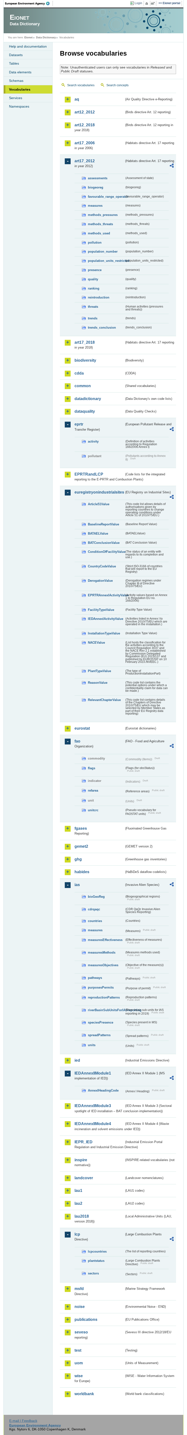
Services (15, 98)
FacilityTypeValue (101, 610)
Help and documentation (28, 46)
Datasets (16, 55)
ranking (93, 288)
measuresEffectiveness (105, 940)
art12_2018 (85, 125)
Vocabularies (19, 89)
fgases (81, 828)
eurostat (82, 728)
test (78, 1350)
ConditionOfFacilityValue (106, 552)
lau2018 (82, 1216)
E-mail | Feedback (23, 1421)
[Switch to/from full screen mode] (154, 3)
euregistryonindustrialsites (99, 492)
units (91, 1045)
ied (77, 1060)
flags (91, 768)
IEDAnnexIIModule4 (93, 1124)
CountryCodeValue (102, 566)
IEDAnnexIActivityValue (105, 619)
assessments (97, 178)
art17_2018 (85, 342)
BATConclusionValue (104, 543)
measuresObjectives (103, 965)
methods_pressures (103, 215)
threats (93, 306)
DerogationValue (100, 580)
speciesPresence (100, 1022)
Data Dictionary (46, 37)
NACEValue (96, 642)
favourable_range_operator (106, 196)
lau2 (78, 1203)
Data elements (20, 72)
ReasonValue (97, 682)
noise (80, 1307)
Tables (14, 63)
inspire (81, 1160)
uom (79, 1363)
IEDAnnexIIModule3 (93, 1106)
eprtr (79, 424)
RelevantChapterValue (104, 700)
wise (79, 1376)
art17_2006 (85, 143)
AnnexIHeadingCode (103, 1090)
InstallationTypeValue (104, 633)
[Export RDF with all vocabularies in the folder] (172, 166)
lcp (77, 1234)
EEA (29, 3)
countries (95, 921)
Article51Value (98, 504)
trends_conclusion (102, 327)
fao (77, 741)
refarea (93, 790)
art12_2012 (85, 112)
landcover (84, 1178)
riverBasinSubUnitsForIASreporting (106, 1010)
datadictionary (88, 399)
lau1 (78, 1190)
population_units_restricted (106, 261)
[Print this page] (147, 3)
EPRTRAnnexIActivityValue (106, 595)
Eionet (28, 37)
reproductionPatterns (104, 997)
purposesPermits (101, 987)
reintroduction (98, 297)
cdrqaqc (94, 909)
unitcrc (93, 810)
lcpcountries (97, 1251)
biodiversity (85, 360)
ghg (78, 859)
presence (95, 270)
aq (77, 99)
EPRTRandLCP (89, 474)
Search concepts (117, 85)
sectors (93, 1273)
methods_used (99, 233)
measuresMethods (101, 952)
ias (77, 885)
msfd (79, 1289)
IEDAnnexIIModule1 (93, 1073)
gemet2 (81, 846)
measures (95, 205)
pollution (95, 242)
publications (86, 1319)
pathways (95, 978)
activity (93, 441)
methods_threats (100, 224)
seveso (81, 1332)
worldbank (84, 1394)
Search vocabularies (80, 85)
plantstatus (96, 1261)
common (83, 386)
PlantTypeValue (99, 671)
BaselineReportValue (103, 524)
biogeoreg (95, 187)
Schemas (16, 81)
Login (138, 3)
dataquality (85, 411)
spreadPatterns (99, 1035)
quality (93, 279)
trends (92, 318)
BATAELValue (98, 533)
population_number (103, 251)
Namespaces (19, 106)
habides (82, 872)
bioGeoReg (96, 896)
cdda (79, 373)
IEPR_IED (84, 1142)
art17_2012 (85, 161)
